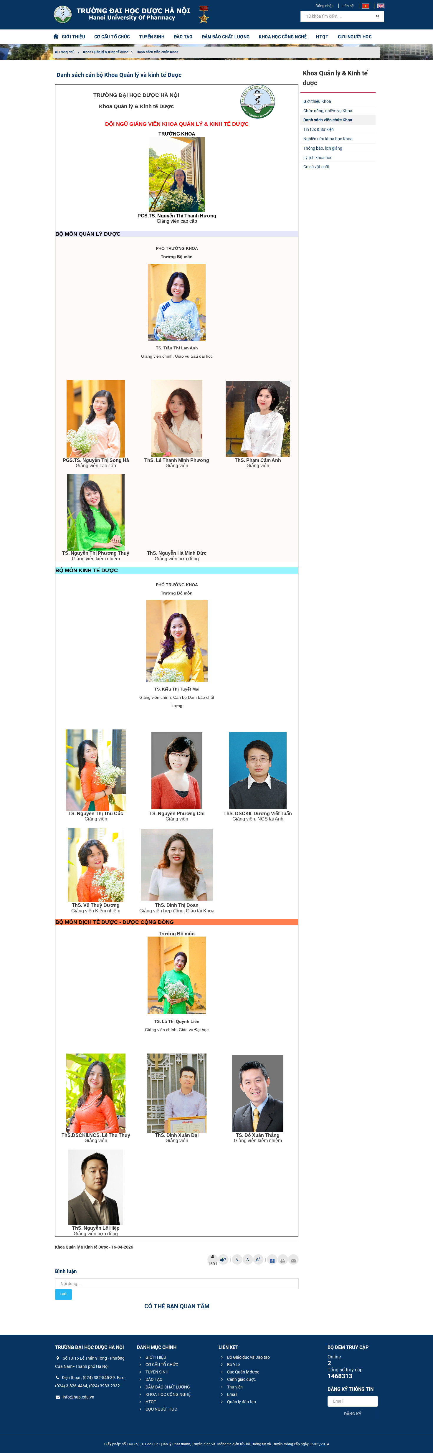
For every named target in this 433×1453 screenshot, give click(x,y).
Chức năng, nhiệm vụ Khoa (327, 110)
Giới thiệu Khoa (317, 101)
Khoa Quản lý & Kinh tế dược (105, 52)
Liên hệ (348, 6)
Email (231, 1394)
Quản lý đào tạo (241, 1401)
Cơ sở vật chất (316, 166)
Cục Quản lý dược (242, 1372)
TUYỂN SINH (151, 36)
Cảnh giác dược (241, 1379)
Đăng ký (352, 1413)
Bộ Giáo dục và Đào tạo (248, 1357)
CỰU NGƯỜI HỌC (161, 1409)
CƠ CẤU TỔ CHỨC (161, 1364)
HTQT (150, 1401)
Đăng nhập (324, 6)
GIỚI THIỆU (155, 1357)
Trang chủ (66, 52)
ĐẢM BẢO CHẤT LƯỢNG (167, 1387)
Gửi (63, 1294)
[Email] (293, 1259)
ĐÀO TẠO (154, 1379)
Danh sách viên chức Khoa (157, 52)
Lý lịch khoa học (317, 157)
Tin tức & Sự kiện (318, 129)
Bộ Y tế (233, 1364)
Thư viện (234, 1387)
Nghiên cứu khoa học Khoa (328, 138)
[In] (282, 1259)
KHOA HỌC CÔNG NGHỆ (168, 1394)
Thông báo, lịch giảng (322, 148)
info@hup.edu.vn (78, 1397)
